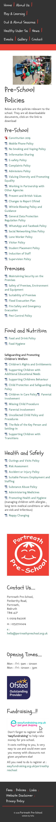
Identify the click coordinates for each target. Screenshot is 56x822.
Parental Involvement (22, 409)
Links (33, 790)
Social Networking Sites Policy (27, 231)
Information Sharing (21, 154)
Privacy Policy (15, 801)
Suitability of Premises (22, 295)
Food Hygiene (17, 343)
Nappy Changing (19, 515)
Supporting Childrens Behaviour (28, 379)
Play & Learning (14, 13)
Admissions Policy (19, 171)
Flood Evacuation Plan (22, 300)
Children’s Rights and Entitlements (30, 364)
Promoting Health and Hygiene (27, 498)
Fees (9, 790)
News (36, 30)
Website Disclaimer (19, 795)
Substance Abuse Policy (23, 487)
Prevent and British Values (25, 196)
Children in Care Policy (23, 394)
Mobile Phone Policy (21, 143)
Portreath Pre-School (31, 812)
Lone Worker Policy (21, 237)
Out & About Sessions (19, 22)
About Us (23, 5)
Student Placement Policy (24, 248)
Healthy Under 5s (16, 30)
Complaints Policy (19, 165)
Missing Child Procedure (24, 404)
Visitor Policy (17, 242)
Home (8, 5)
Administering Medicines (24, 492)
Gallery (22, 39)
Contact (37, 39)
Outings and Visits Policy (24, 460)
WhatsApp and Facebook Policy (28, 226)
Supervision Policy (20, 259)
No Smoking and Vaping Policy (27, 149)
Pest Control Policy (20, 315)
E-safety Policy (18, 160)
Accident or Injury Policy (24, 472)
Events (8, 39)
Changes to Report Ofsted (24, 201)
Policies (21, 790)
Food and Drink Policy (22, 338)
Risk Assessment (18, 466)
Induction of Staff (20, 253)
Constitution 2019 (19, 138)
